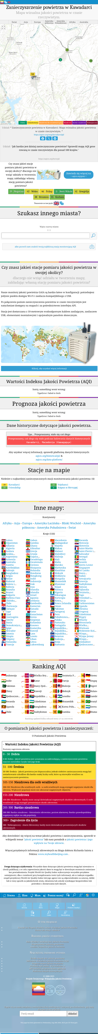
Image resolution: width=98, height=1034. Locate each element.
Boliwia (7, 586)
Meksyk (56, 573)
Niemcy (56, 589)
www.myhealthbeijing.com (53, 854)
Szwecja (81, 581)
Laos (30, 633)
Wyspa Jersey (84, 636)
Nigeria (56, 592)
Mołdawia (57, 575)
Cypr (6, 611)
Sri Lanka (82, 570)
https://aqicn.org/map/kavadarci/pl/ (49, 134)
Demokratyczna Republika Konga (12, 627)
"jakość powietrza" (34, 839)
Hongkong (33, 575)
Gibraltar (33, 548)
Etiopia (7, 636)
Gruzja (31, 553)
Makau (56, 548)
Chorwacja (9, 606)
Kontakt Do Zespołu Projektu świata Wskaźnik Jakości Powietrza (47, 927)
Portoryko (57, 622)
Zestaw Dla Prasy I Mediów (47, 930)
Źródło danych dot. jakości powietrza (47, 958)
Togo (79, 594)
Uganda (81, 606)
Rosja (55, 641)
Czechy (7, 619)
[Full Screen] (3, 27)
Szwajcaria (83, 578)
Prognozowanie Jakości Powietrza (47, 963)
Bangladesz (9, 573)
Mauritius (57, 570)
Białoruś (8, 581)
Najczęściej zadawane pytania (47, 953)
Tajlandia (82, 589)
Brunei (7, 592)
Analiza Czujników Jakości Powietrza (47, 946)
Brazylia (8, 589)
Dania (6, 622)
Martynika (58, 567)
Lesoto (31, 636)
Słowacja (82, 542)
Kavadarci (11, 484)
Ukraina (81, 608)
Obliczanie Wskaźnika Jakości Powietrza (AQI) (47, 961)
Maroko (56, 564)
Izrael (31, 594)
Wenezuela (83, 622)
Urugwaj (81, 611)
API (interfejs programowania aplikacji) (47, 968)
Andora (7, 551)
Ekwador (8, 630)
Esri (9, 124)
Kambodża (34, 603)
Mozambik (58, 581)
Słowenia (82, 545)
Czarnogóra (9, 616)
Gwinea (32, 564)
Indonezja (33, 581)
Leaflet (3, 122)
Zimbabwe (83, 641)
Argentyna (9, 556)
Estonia (7, 633)
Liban (31, 638)
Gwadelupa (34, 559)
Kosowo (32, 625)
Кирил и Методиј (65, 487)
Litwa (31, 641)
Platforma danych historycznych (47, 971)
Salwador (82, 553)
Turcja (80, 600)
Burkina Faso (10, 597)
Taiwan (81, 586)
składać (72, 1013)
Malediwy (57, 553)
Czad (6, 614)
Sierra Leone (84, 564)
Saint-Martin (84, 548)
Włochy (81, 619)
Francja (7, 644)
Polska (56, 619)
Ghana (31, 545)
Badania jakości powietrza (47, 936)
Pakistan (57, 608)
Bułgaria (8, 594)
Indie (31, 578)
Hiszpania (33, 567)
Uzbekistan (83, 614)
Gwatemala (34, 562)
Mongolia (57, 578)
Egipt (6, 628)
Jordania (32, 600)
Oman (55, 606)
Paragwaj (57, 611)
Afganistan (9, 542)
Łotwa (7, 540)
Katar (31, 611)
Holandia (33, 570)
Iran (30, 586)
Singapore (82, 567)
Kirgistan (33, 619)
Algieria (8, 548)
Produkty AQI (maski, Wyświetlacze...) (47, 966)
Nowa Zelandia (60, 603)
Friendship (12, 487)
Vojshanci (60, 484)
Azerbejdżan (10, 567)
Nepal (55, 586)
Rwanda (81, 540)
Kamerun (33, 606)
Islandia (32, 592)
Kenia (31, 616)
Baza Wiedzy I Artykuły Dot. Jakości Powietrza (47, 941)
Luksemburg (35, 644)
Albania (7, 545)
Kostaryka (33, 628)
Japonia (32, 597)
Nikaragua (58, 594)
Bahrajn (7, 570)
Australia (8, 562)
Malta (55, 562)
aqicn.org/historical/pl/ (48, 455)
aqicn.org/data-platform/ (49, 459)
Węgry (80, 616)
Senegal (81, 556)
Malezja (56, 556)
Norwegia (57, 597)
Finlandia (8, 641)
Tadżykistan (83, 584)
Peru (55, 614)
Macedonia (58, 540)
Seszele (81, 562)
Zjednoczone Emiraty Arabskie (84, 646)
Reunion (57, 636)
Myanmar (57, 584)
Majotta (56, 545)
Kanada (32, 608)
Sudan (80, 575)
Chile (6, 603)
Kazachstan (34, 614)
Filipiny (7, 638)
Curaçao (8, 608)
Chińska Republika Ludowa (11, 602)
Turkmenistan (84, 603)
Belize (7, 578)
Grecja (31, 551)
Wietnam (82, 628)
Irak (30, 584)
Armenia (8, 559)
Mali (54, 559)
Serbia (80, 559)
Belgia (7, 575)
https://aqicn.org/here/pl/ (49, 159)
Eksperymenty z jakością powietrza (47, 944)
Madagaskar (59, 542)
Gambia (32, 542)
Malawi (56, 551)
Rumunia (57, 644)
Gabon (31, 540)
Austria (7, 564)
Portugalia (58, 625)
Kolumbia (33, 622)
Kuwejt (32, 630)
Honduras (33, 573)
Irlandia (32, 589)
